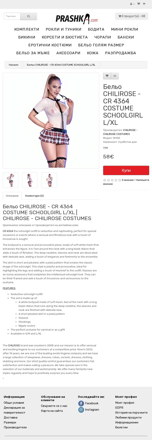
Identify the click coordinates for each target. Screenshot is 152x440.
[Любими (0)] (138, 3)
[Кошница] (144, 3)
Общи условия (14, 403)
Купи (126, 170)
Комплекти (26, 29)
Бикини (26, 37)
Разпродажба (120, 53)
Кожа (93, 53)
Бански (126, 37)
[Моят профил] (132, 3)
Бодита (96, 29)
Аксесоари (68, 53)
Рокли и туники (63, 29)
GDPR (119, 407)
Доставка (10, 417)
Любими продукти (128, 417)
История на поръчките (131, 412)
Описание (12, 195)
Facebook (91, 403)
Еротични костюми (50, 45)
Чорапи (102, 37)
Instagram (91, 409)
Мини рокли (124, 29)
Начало (13, 64)
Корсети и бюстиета (65, 37)
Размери (10, 422)
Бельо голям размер (101, 45)
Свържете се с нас (54, 406)
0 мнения (128, 179)
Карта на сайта (52, 411)
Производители (15, 427)
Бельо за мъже (33, 53)
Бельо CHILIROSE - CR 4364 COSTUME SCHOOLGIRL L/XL (61, 64)
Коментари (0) (34, 195)
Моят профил (124, 403)
